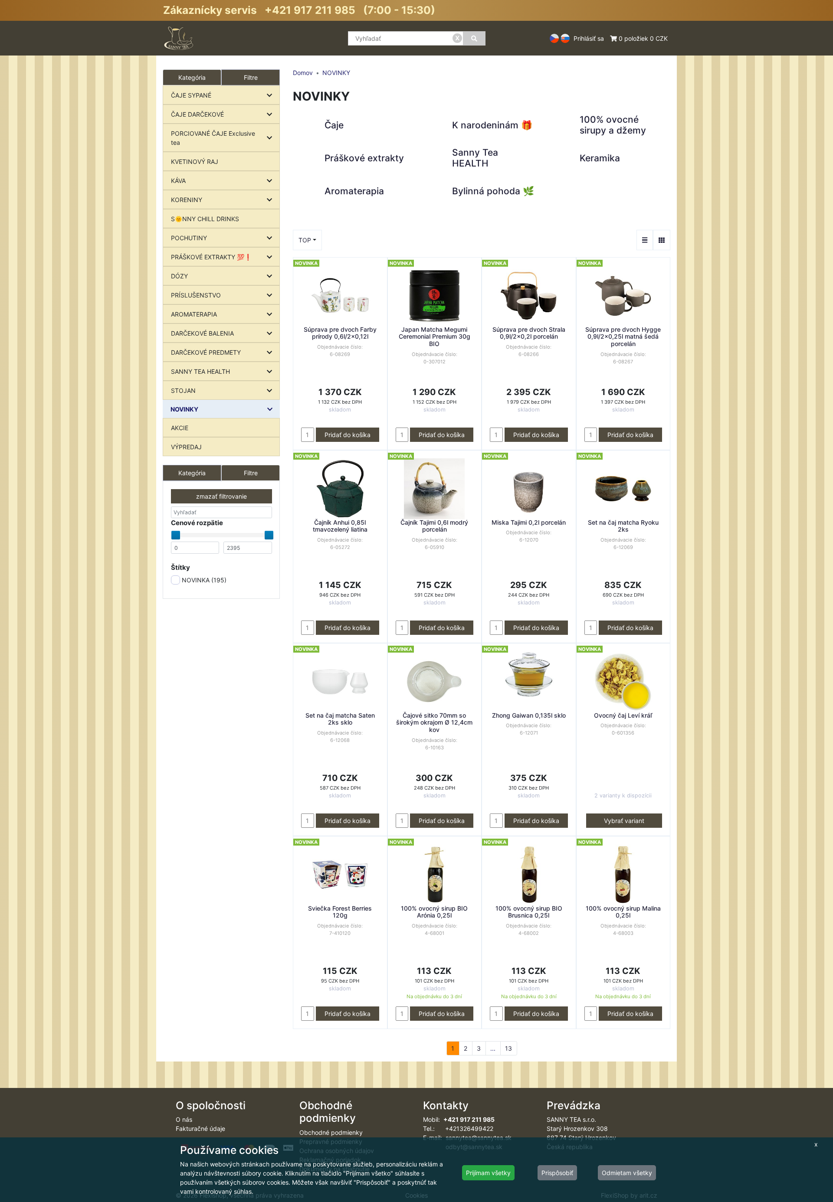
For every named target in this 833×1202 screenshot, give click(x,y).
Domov (303, 72)
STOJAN (183, 390)
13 (508, 1048)
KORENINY (186, 199)
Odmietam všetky (627, 1172)
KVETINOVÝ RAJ (194, 161)
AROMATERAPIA (194, 314)
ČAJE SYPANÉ (191, 95)
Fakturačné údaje (200, 1128)
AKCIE (179, 427)
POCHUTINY (189, 238)
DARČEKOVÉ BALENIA (202, 333)
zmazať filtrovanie (221, 496)
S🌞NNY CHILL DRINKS (205, 218)
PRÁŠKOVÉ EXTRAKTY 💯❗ (211, 257)
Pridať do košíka (348, 434)
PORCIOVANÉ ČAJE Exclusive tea (213, 138)
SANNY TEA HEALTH (200, 371)
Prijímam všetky (488, 1172)
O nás (184, 1119)
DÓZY (179, 276)
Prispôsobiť (557, 1172)
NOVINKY (184, 409)
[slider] (175, 535)
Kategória (192, 473)
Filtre (251, 77)
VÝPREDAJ (186, 447)
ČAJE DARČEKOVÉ (197, 114)
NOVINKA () (203, 580)
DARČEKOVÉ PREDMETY (206, 352)
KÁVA (178, 180)
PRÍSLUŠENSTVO (196, 295)
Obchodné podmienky (331, 1132)
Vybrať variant (624, 820)
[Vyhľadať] (474, 38)
